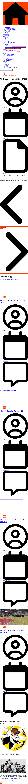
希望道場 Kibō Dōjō (4, 0)
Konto (6, 66)
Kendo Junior (6, 34)
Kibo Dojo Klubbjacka (10, 42)
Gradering (7, 31)
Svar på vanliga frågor (10, 30)
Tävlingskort (8, 41)
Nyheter (7, 44)
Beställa (4, 36)
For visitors (5, 56)
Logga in (5, 61)
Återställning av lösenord (11, 67)
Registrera (7, 62)
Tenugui (7, 38)
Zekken (7, 40)
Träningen (5, 25)
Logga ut (7, 64)
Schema (4, 49)
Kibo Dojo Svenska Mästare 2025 (11, 411)
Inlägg (4, 43)
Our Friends (8, 60)
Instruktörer (7, 27)
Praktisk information (9, 28)
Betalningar (8, 32)
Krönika (7, 45)
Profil (6, 65)
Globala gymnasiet (9, 54)
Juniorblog (7, 35)
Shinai (6, 37)
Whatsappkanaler (9, 55)
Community (5, 58)
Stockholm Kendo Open (10, 50)
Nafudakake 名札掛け (10, 59)
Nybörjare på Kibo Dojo (10, 29)
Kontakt (4, 53)
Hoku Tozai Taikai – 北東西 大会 (12, 52)
